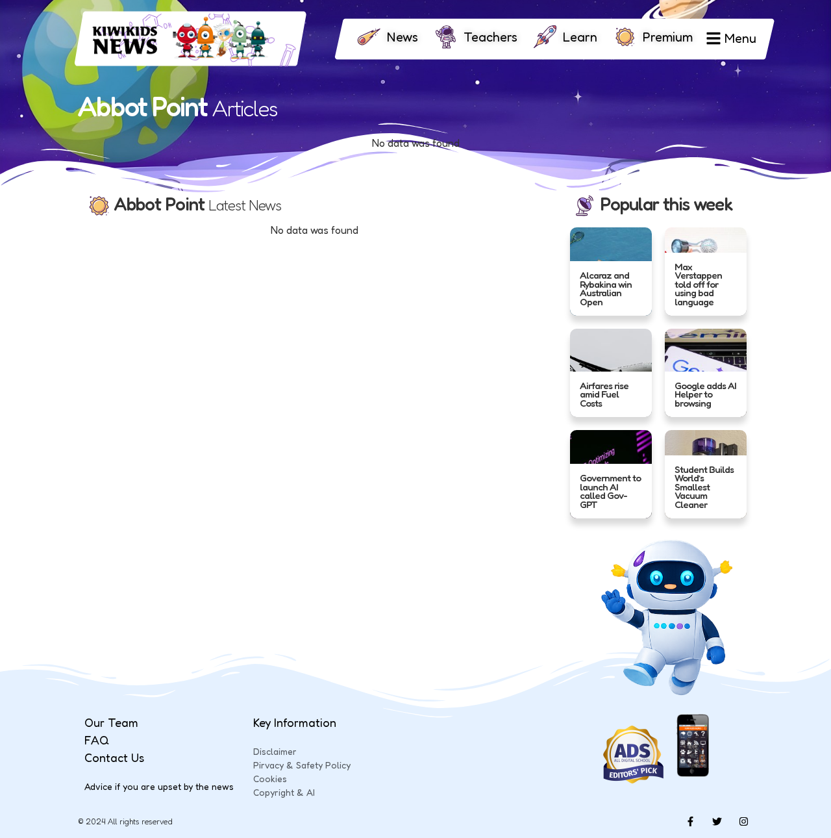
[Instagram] (743, 822)
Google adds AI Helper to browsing (705, 394)
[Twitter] (716, 822)
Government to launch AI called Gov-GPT (610, 491)
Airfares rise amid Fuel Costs (604, 394)
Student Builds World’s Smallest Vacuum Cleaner (704, 487)
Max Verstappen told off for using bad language (698, 283)
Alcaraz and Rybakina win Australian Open (606, 288)
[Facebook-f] (690, 822)
